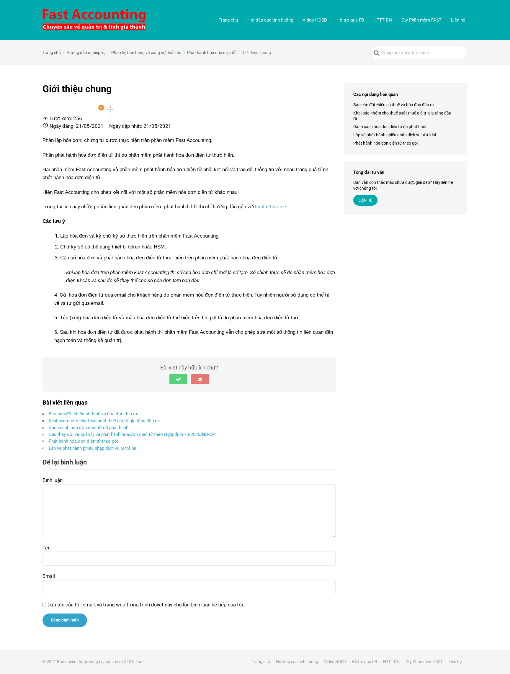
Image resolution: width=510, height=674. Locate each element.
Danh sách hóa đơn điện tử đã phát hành (88, 427)
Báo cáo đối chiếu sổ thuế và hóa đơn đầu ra (93, 413)
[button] (178, 379)
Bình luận (52, 480)
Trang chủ (228, 20)
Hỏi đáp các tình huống (270, 20)
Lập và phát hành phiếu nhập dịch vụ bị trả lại (92, 448)
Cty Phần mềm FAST (421, 20)
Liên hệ (458, 20)
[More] (101, 108)
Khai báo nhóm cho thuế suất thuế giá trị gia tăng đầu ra (104, 420)
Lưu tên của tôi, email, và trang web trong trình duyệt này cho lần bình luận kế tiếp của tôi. (146, 605)
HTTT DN (382, 20)
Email (48, 576)
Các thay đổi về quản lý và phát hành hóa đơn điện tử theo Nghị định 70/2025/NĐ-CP (132, 434)
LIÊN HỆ (365, 200)
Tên (46, 548)
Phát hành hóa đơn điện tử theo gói (83, 441)
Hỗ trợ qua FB (350, 20)
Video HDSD (315, 20)
